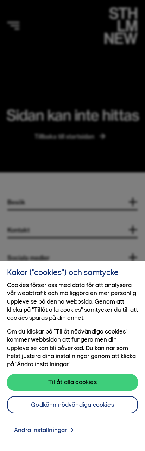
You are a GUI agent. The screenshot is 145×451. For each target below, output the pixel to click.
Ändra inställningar (40, 430)
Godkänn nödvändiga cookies (72, 404)
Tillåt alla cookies (72, 382)
